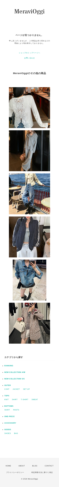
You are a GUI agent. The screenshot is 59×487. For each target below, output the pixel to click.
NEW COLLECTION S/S (14, 379)
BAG (16, 433)
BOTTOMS (8, 406)
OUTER (7, 385)
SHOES (7, 433)
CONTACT (49, 466)
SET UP (26, 389)
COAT (6, 389)
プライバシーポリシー (15, 472)
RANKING (8, 366)
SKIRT (7, 410)
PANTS (16, 410)
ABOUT (22, 466)
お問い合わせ (29, 58)
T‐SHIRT (24, 400)
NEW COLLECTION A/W (14, 372)
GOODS (7, 430)
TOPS (6, 396)
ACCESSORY (10, 423)
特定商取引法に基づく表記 (42, 472)
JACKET (16, 389)
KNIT (6, 400)
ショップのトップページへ (29, 53)
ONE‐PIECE (9, 416)
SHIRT (15, 400)
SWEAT (35, 400)
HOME (8, 466)
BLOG (34, 466)
